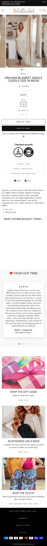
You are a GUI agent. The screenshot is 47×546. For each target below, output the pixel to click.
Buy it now (23, 128)
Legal (23, 532)
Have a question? (23, 169)
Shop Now (23, 400)
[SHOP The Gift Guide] (23, 372)
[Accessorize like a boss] (23, 422)
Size (23, 100)
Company (23, 518)
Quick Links (23, 525)
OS (23, 104)
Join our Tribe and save (23, 511)
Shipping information (23, 173)
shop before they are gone (23, 504)
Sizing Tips (23, 164)
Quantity (23, 110)
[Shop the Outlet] (23, 474)
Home (23, 74)
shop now (23, 452)
